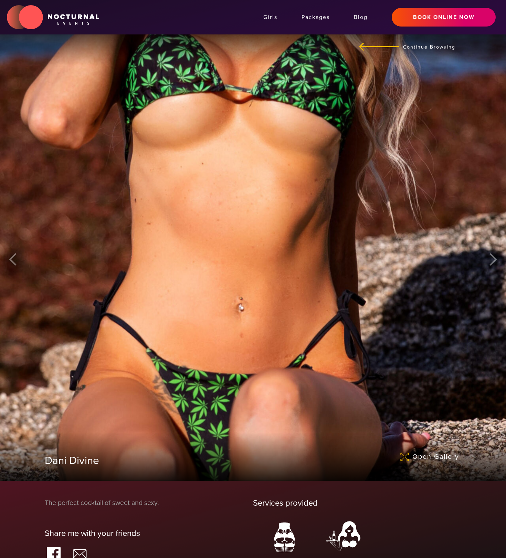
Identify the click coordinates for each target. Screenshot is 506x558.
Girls (270, 17)
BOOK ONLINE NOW (444, 17)
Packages (316, 17)
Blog (361, 17)
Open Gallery (435, 457)
